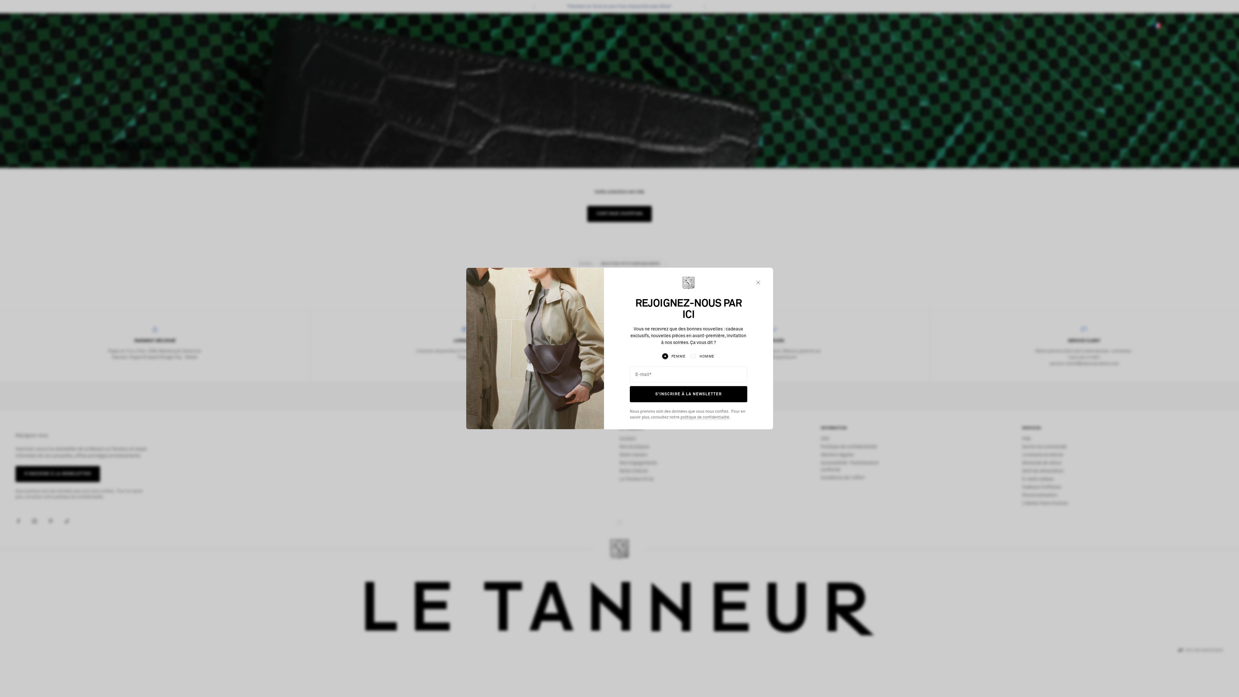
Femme (678, 356)
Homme (707, 356)
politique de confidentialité (704, 417)
